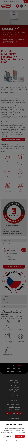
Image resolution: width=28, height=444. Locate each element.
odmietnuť (19, 440)
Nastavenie (9, 436)
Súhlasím (19, 436)
